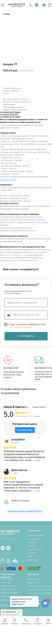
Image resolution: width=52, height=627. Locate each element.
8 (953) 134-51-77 (34, 582)
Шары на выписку (9, 589)
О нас (30, 556)
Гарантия (31, 542)
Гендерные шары (9, 586)
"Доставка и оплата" (8, 179)
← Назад (5, 14)
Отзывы (30, 546)
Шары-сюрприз (8, 596)
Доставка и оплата (35, 535)
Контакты (31, 553)
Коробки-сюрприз (9, 593)
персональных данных (20, 327)
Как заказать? (33, 539)
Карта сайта (32, 560)
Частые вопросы (35, 549)
